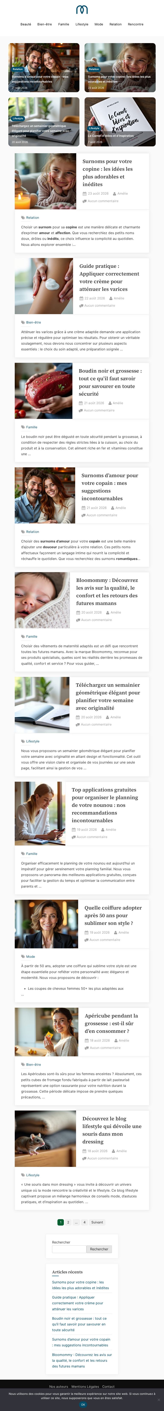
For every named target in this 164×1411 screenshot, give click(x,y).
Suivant (97, 1222)
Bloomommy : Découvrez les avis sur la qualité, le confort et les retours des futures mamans (82, 1360)
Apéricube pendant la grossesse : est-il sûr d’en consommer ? (111, 1023)
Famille (63, 24)
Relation (116, 24)
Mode (99, 24)
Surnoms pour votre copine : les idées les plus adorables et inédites (119, 79)
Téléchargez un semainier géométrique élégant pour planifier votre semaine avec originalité (40, 130)
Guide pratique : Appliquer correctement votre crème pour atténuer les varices (77, 1303)
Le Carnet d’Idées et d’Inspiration (111, 135)
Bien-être (44, 24)
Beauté (25, 24)
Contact (108, 1387)
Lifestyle (82, 24)
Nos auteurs (58, 1387)
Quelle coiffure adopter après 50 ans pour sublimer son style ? (113, 915)
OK (83, 1404)
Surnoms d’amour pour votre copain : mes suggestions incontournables (40, 79)
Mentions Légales (85, 1387)
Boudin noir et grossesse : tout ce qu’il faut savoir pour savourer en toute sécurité (79, 1324)
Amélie (122, 193)
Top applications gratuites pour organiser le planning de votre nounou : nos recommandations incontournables (105, 805)
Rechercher (61, 1242)
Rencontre (136, 24)
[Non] (159, 1400)
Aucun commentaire (103, 201)
